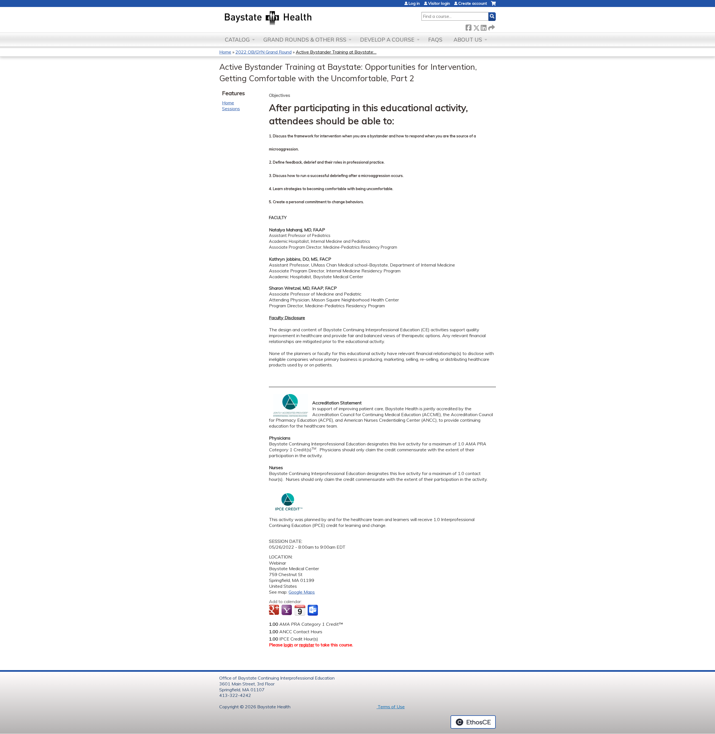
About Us (468, 39)
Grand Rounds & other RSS (304, 39)
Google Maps (302, 592)
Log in (414, 3)
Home (225, 52)
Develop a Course (387, 39)
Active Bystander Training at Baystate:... (336, 52)
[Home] (294, 18)
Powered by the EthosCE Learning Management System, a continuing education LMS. (473, 722)
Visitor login (439, 3)
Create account (472, 3)
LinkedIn (483, 26)
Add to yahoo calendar (287, 610)
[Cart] (493, 5)
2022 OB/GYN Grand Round (263, 52)
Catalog (237, 39)
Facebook (468, 26)
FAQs (435, 39)
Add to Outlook (313, 610)
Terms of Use (390, 706)
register (306, 644)
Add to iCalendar (300, 610)
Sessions (231, 108)
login (288, 644)
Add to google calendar (274, 610)
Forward (491, 26)
